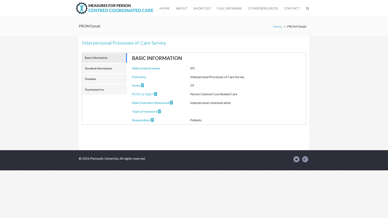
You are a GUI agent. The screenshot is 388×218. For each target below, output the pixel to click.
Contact (292, 8)
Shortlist (202, 8)
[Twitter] (296, 159)
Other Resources (263, 8)
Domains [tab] (90, 79)
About (182, 8)
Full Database (229, 8)
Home (164, 8)
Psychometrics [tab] (94, 89)
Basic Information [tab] (96, 57)
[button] (307, 8)
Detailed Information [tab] (98, 68)
